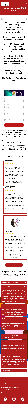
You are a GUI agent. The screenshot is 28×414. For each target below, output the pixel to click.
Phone (5, 110)
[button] (26, 4)
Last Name (6, 104)
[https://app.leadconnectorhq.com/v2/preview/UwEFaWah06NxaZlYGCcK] (5, 4)
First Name (7, 98)
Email (6, 117)
